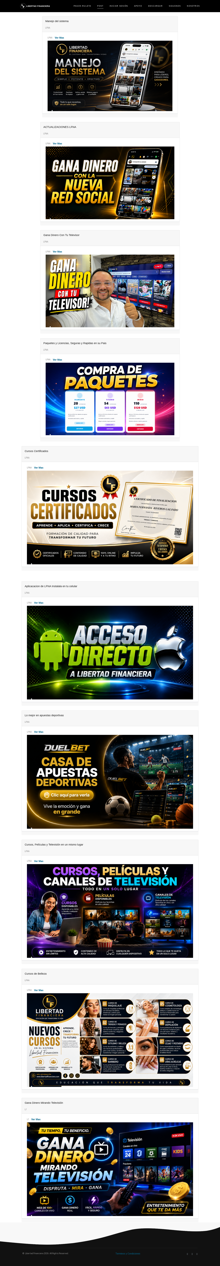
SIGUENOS (175, 6)
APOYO (138, 6)
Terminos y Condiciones (127, 1253)
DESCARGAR (155, 6)
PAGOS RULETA (82, 6)
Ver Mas (59, 37)
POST (100, 6)
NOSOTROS (193, 6)
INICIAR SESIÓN (119, 6)
